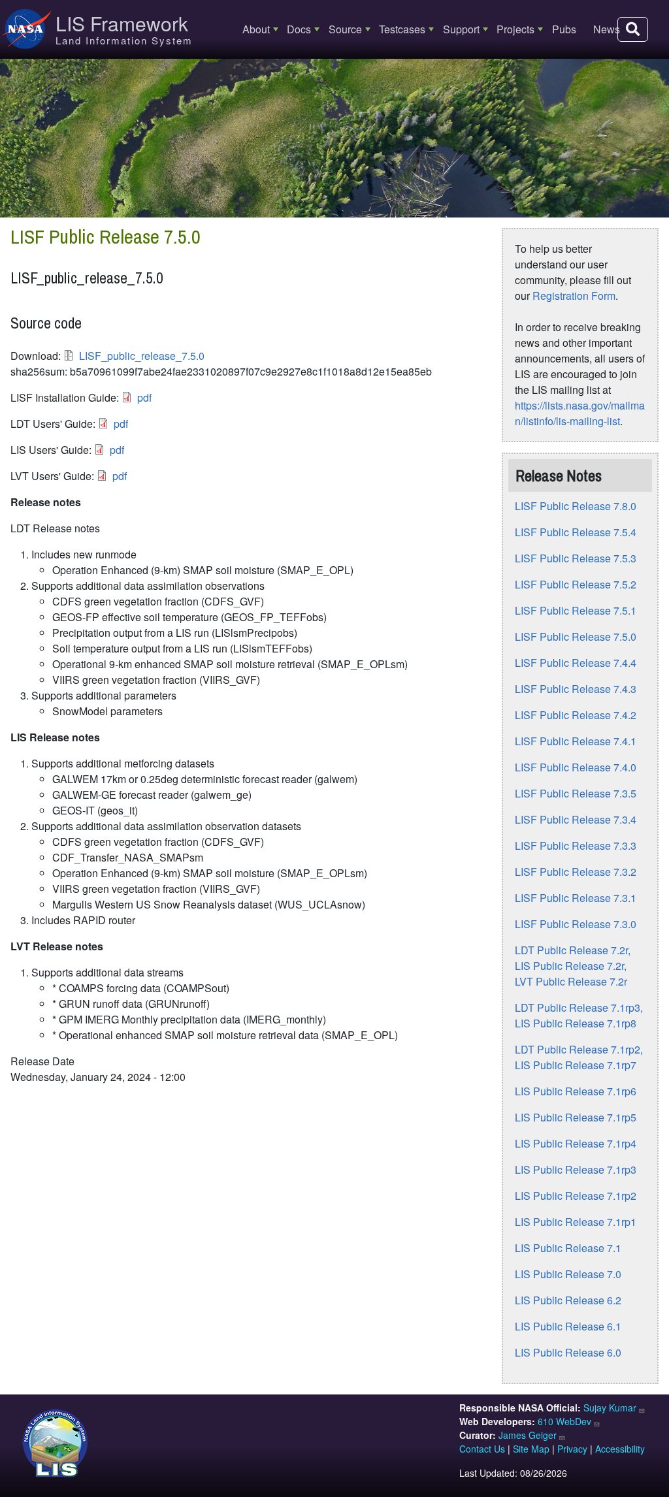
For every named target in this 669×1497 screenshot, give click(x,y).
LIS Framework (122, 23)
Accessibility (620, 1448)
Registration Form (573, 295)
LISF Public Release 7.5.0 (575, 636)
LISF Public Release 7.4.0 (575, 767)
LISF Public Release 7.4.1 (575, 740)
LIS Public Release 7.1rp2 (575, 1195)
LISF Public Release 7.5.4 (575, 531)
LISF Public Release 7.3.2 (575, 871)
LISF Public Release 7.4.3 (575, 688)
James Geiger (527, 1434)
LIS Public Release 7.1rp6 (575, 1091)
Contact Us (482, 1448)
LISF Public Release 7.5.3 (575, 558)
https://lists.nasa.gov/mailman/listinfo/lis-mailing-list (580, 413)
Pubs (564, 29)
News (606, 29)
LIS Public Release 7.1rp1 (575, 1221)
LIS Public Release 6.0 (568, 1352)
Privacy (572, 1448)
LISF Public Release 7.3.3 (575, 845)
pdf (144, 397)
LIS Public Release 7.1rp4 (575, 1143)
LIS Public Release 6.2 (568, 1300)
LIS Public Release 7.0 (568, 1273)
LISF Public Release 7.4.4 (575, 662)
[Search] (632, 29)
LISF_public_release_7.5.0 (141, 355)
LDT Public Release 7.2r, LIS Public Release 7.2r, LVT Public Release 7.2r (572, 965)
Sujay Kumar (609, 1407)
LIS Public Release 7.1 (568, 1247)
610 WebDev (564, 1421)
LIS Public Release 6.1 (568, 1326)
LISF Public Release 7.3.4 (575, 819)
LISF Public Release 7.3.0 (575, 923)
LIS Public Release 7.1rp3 (575, 1169)
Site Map (531, 1448)
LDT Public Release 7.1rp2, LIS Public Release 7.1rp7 (579, 1057)
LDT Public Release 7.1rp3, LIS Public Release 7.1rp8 (579, 1015)
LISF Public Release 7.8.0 (575, 505)
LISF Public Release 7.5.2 (575, 584)
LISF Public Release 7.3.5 (575, 793)
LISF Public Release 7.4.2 (575, 714)
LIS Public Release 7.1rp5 (575, 1117)
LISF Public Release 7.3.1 (575, 897)
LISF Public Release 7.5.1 (575, 610)
